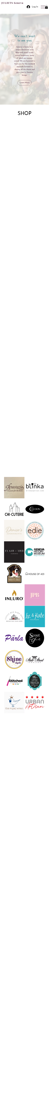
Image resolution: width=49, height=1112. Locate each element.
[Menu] (43, 7)
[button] (46, 7)
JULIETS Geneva (12, 2)
